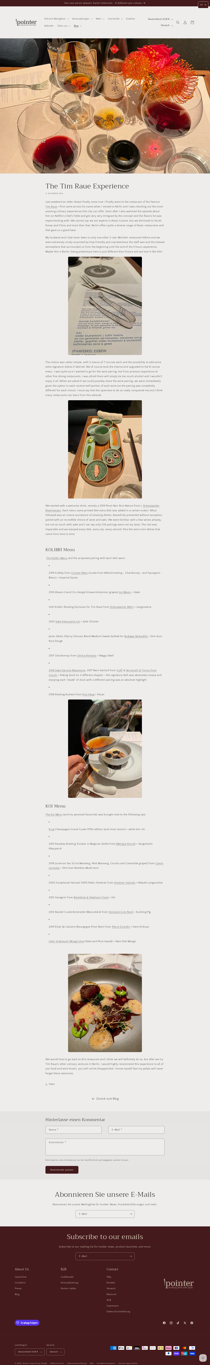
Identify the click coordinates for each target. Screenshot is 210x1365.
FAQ (109, 1277)
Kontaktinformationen (106, 1363)
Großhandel (67, 1277)
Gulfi (120, 670)
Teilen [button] (52, 1084)
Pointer (26, 1363)
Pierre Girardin (121, 926)
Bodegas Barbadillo (136, 636)
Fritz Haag (88, 694)
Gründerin (20, 1282)
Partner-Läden (68, 1288)
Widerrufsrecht (57, 1363)
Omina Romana (86, 655)
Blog (17, 1294)
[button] (56, 18)
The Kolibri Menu (56, 558)
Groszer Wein (79, 572)
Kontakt (111, 1282)
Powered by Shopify (38, 1363)
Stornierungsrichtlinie (127, 1363)
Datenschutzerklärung (118, 1311)
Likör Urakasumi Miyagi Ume (66, 941)
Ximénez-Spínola (124, 882)
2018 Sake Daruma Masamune (67, 670)
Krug (51, 829)
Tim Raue (51, 206)
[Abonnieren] (130, 1214)
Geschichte (21, 1277)
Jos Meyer (125, 592)
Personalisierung (69, 1282)
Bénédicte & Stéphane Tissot (91, 897)
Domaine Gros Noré (121, 912)
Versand (111, 1288)
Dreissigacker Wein (122, 607)
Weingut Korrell (126, 843)
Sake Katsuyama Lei (67, 621)
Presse (18, 1288)
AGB (109, 1300)
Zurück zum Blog (107, 1098)
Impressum (113, 1306)
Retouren (111, 1294)
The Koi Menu (53, 814)
